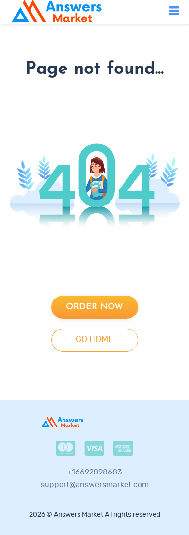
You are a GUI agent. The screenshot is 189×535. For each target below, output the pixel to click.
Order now (94, 307)
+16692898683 (94, 472)
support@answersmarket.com (95, 484)
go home (94, 339)
